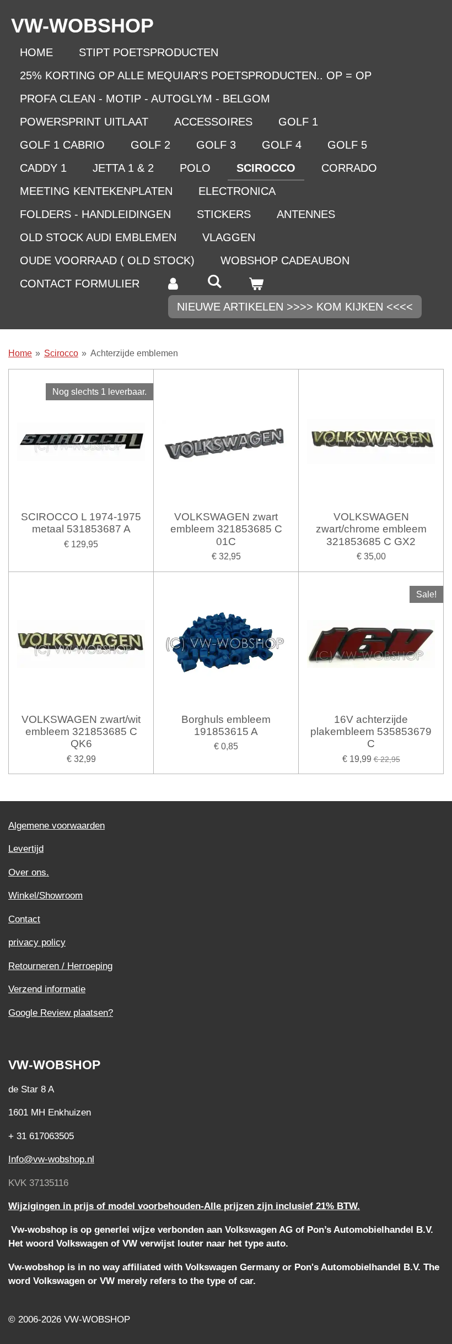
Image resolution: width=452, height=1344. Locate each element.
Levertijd (26, 849)
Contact (24, 919)
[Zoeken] (214, 281)
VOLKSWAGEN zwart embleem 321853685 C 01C (226, 529)
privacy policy (37, 942)
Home (20, 353)
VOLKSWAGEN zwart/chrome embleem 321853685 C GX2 (371, 529)
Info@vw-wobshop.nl (51, 1159)
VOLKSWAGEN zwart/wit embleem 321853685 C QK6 (81, 732)
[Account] (173, 283)
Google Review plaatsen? (60, 1013)
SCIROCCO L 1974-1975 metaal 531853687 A (81, 523)
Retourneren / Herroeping (60, 966)
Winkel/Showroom (45, 895)
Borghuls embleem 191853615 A (226, 725)
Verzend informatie (46, 989)
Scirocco (61, 353)
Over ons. (28, 872)
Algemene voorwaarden (56, 825)
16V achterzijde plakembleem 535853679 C (371, 732)
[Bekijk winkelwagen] (255, 283)
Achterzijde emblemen (134, 353)
